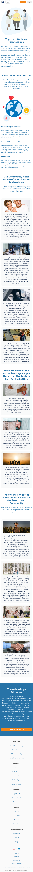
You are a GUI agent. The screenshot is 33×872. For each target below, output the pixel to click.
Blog (16, 842)
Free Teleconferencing (16, 746)
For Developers (16, 780)
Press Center (16, 833)
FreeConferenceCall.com (12, 46)
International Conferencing (16, 758)
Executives (17, 816)
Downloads (16, 802)
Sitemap (16, 856)
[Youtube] (14, 849)
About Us (16, 812)
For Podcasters (16, 772)
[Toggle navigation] (7, 2)
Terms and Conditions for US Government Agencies (16, 867)
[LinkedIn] (19, 849)
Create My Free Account (16, 729)
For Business (16, 768)
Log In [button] (29, 2)
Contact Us (16, 824)
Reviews (16, 838)
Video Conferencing (16, 754)
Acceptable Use (16, 860)
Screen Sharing (16, 750)
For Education (17, 776)
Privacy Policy (16, 853)
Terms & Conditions (16, 863)
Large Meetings (16, 784)
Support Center (16, 794)
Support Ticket (16, 798)
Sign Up (23, 2)
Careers (16, 820)
